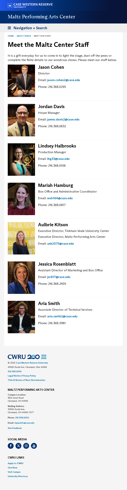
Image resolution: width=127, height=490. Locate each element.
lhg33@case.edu (58, 159)
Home (11, 36)
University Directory (18, 476)
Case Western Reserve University (32, 362)
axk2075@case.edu (60, 243)
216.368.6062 (22, 417)
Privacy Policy (29, 375)
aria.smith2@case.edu (62, 316)
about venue (24, 36)
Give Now (12, 467)
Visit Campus (14, 472)
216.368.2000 (15, 371)
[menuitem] (63, 463)
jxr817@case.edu (58, 277)
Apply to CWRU (15, 463)
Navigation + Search (26, 28)
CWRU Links (16, 457)
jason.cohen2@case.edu (63, 80)
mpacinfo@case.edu (24, 422)
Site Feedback (15, 428)
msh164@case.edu (60, 198)
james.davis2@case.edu (63, 119)
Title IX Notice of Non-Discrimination (26, 380)
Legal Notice (14, 375)
